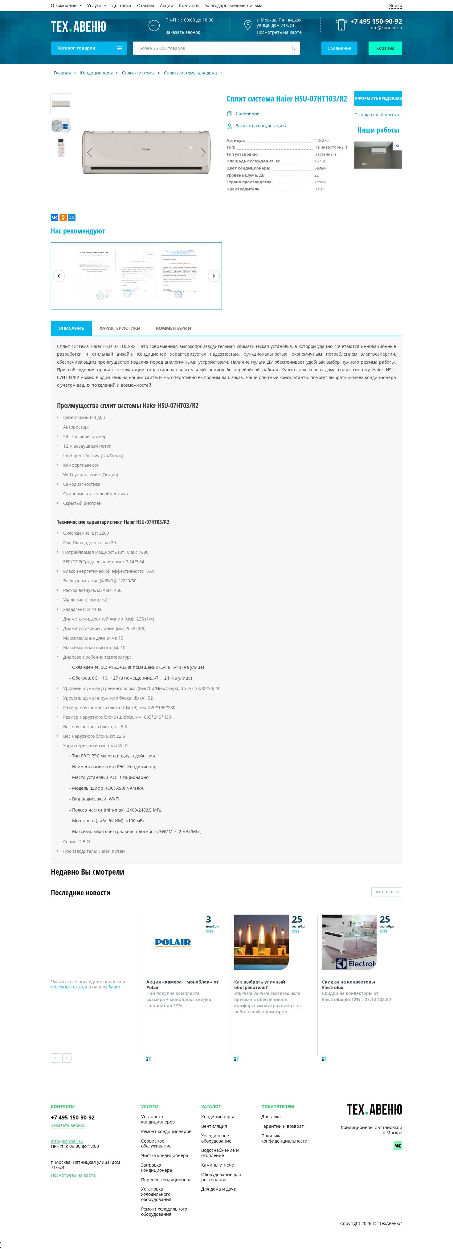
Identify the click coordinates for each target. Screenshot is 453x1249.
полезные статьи (69, 987)
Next (66, 1058)
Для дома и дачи (219, 1189)
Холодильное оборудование (216, 1138)
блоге (114, 987)
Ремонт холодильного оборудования (164, 1211)
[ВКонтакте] (54, 217)
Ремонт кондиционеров (166, 1131)
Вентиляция (214, 1126)
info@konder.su (385, 27)
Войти (395, 5)
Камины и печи (218, 1165)
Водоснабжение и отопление (220, 1152)
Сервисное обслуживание (156, 1143)
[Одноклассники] (63, 217)
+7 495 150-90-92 (376, 21)
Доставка (271, 1116)
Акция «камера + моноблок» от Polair (182, 984)
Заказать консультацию (261, 126)
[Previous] (59, 276)
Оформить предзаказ (378, 98)
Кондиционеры (217, 1116)
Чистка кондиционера (164, 1155)
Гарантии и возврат (282, 1126)
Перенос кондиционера (166, 1180)
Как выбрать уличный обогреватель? (259, 984)
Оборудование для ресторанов (221, 1177)
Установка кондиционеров (158, 1119)
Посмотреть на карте (279, 32)
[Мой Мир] (72, 217)
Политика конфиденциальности (284, 1138)
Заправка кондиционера (156, 1167)
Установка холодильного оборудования (156, 1194)
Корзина (385, 48)
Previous (55, 1058)
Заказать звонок (68, 1125)
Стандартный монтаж (377, 115)
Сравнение (339, 48)
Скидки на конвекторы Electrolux (348, 984)
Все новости (387, 892)
